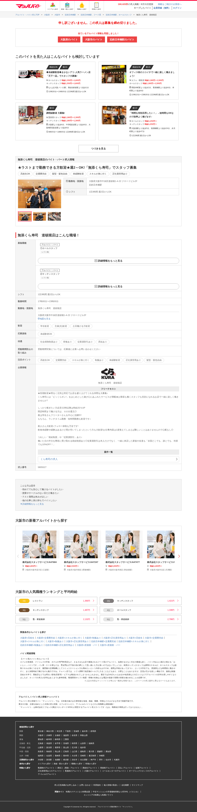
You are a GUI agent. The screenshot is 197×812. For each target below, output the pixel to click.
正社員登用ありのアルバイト (50, 771)
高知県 (108, 751)
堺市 (101, 760)
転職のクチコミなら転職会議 (78, 792)
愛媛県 (100, 751)
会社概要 (125, 785)
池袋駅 (57, 760)
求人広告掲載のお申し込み (65, 785)
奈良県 (74, 735)
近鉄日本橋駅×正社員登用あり (59, 645)
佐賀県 (49, 756)
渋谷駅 (40, 760)
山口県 (74, 751)
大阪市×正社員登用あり (77, 641)
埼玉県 (59, 731)
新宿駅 (49, 760)
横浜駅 (66, 760)
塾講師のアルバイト (46, 768)
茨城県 (76, 731)
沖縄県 (102, 756)
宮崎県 (83, 756)
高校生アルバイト (89, 768)
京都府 (57, 735)
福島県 (91, 743)
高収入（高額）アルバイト (68, 768)
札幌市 (117, 760)
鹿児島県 (92, 756)
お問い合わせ (84, 785)
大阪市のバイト (93, 39)
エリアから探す (44, 764)
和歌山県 (84, 735)
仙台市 (108, 760)
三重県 (66, 739)
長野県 (57, 747)
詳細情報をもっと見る (110, 260)
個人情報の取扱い (111, 785)
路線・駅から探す (61, 764)
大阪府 (40, 735)
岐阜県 (49, 739)
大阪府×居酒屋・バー (87, 645)
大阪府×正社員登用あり (114, 638)
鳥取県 (40, 751)
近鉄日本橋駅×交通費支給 (103, 641)
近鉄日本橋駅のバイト (122, 39)
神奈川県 (50, 731)
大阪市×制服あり (55, 641)
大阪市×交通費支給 (154, 638)
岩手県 (57, 743)
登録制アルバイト (107, 768)
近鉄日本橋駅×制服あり (31, 645)
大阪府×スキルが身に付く (69, 638)
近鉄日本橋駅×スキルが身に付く (134, 641)
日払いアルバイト (125, 768)
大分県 (74, 756)
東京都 (40, 731)
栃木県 (85, 731)
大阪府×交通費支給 (46, 638)
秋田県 (74, 743)
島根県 (49, 751)
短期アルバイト (142, 768)
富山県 (66, 747)
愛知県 (40, 739)
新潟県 (49, 747)
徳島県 (83, 751)
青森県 (49, 743)
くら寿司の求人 (49, 459)
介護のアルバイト (91, 771)
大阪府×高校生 (27, 638)
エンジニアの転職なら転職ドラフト (98, 795)
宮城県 (66, 743)
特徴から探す (90, 764)
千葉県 (68, 731)
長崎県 (57, 756)
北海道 (40, 743)
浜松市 (74, 760)
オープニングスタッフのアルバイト (144, 771)
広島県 (66, 751)
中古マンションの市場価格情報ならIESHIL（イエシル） (116, 792)
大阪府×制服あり (93, 638)
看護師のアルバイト (73, 771)
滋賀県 (66, 735)
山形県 (83, 743)
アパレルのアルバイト (47, 774)
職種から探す (76, 764)
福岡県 (40, 756)
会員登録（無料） (162, 8)
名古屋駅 (84, 760)
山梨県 (40, 747)
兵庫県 (49, 735)
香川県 (91, 751)
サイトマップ (137, 785)
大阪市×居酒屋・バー (110, 645)
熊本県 (66, 756)
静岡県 (57, 739)
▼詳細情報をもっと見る (32, 504)
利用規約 (97, 785)
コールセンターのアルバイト (114, 771)
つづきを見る (98, 148)
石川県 (74, 747)
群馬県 (93, 731)
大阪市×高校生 (135, 638)
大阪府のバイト (69, 39)
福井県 (83, 747)
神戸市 (93, 760)
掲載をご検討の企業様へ (170, 4)
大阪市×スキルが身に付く (32, 641)
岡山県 (57, 751)
